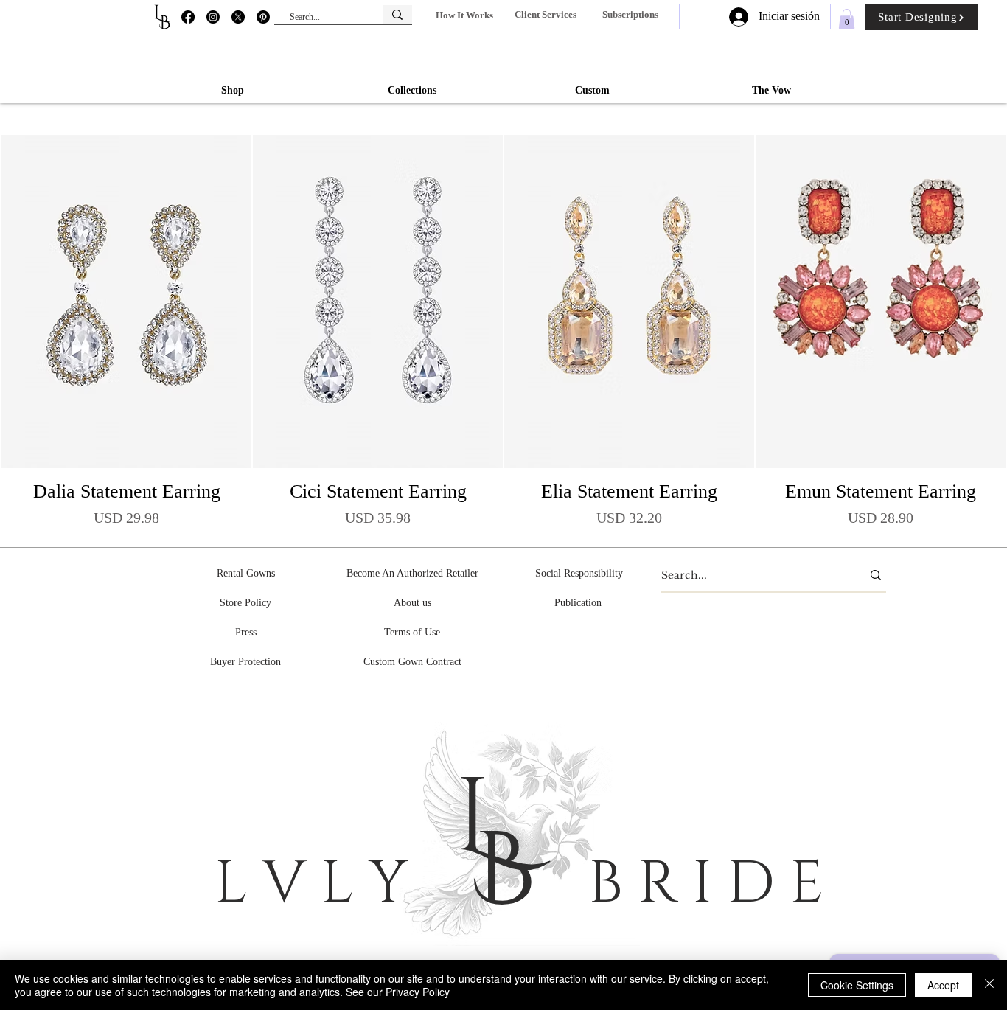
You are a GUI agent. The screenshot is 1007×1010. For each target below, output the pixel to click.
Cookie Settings (856, 985)
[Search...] (397, 14)
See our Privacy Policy (398, 991)
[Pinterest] (263, 17)
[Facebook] (188, 17)
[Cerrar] (989, 985)
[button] (464, 15)
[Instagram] (213, 17)
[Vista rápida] (126, 301)
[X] (238, 17)
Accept (943, 985)
